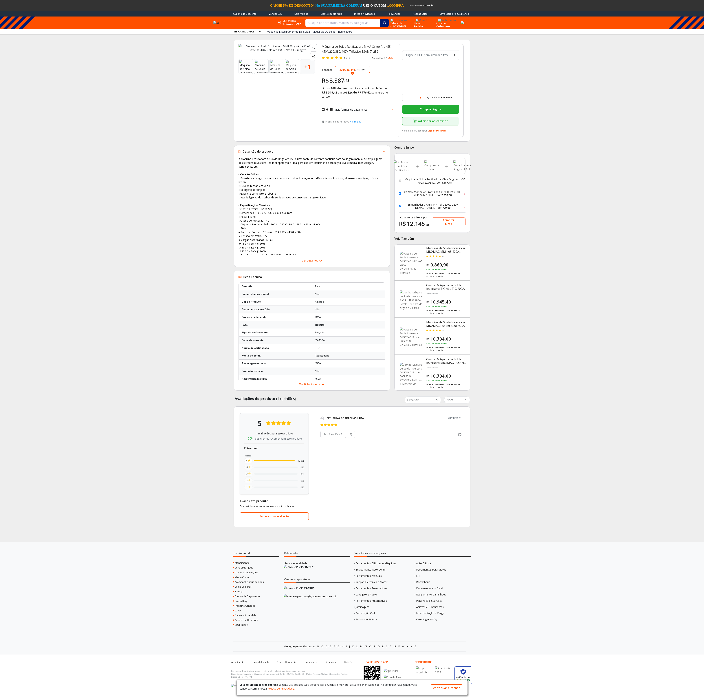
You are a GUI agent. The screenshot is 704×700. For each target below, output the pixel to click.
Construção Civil (365, 613)
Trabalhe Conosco (244, 605)
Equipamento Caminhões (431, 594)
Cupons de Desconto (244, 13)
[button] (459, 434)
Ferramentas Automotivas (371, 600)
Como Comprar (242, 586)
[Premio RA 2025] (444, 668)
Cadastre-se (443, 26)
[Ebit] (424, 668)
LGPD (237, 610)
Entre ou (441, 23)
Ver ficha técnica (310, 384)
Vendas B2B (275, 13)
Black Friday (241, 624)
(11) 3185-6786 (304, 588)
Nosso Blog (240, 601)
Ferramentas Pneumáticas (371, 588)
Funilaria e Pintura (366, 619)
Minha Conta (241, 577)
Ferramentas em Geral (429, 588)
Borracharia (423, 582)
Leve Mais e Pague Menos (454, 13)
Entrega (238, 591)
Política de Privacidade (280, 688)
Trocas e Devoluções (246, 572)
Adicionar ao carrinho (433, 121)
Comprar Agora (430, 109)
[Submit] (384, 23)
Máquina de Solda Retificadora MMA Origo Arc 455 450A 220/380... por (435, 181)
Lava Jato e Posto (366, 594)
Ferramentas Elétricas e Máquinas (376, 563)
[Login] (446, 19)
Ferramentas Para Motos (431, 569)
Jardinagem (362, 607)
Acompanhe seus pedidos (249, 582)
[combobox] (347, 23)
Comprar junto (448, 222)
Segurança (331, 662)
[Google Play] (392, 677)
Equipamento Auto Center (371, 569)
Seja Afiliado (301, 13)
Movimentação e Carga (430, 613)
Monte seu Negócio (331, 13)
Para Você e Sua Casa (429, 600)
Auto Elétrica (423, 563)
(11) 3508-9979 (304, 567)
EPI (418, 575)
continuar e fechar (446, 688)
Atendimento (241, 562)
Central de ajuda (261, 662)
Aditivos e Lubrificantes (430, 607)
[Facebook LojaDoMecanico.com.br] (234, 685)
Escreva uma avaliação (274, 516)
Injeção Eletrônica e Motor (371, 582)
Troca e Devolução (286, 662)
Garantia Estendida (245, 615)
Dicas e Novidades (364, 13)
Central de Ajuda (243, 567)
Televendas (393, 13)
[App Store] (392, 671)
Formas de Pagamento (247, 596)
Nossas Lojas (420, 13)
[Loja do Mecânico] (252, 22)
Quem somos (311, 662)
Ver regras (355, 121)
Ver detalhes (310, 260)
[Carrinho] (462, 20)
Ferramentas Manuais (369, 575)
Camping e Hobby (426, 619)
